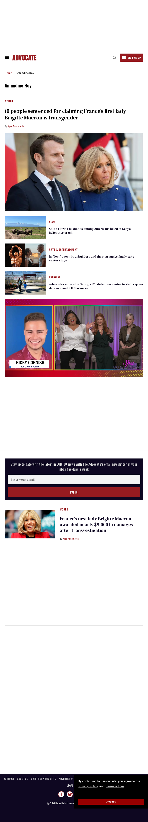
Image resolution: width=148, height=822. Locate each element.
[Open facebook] (61, 794)
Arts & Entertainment (63, 249)
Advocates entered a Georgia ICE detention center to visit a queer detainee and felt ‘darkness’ (96, 286)
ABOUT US (22, 779)
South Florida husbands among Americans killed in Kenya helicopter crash (90, 231)
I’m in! (74, 492)
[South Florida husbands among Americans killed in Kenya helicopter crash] (25, 227)
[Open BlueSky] (70, 794)
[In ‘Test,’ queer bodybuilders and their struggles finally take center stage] (25, 255)
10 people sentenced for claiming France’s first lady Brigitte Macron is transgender (65, 114)
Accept (111, 801)
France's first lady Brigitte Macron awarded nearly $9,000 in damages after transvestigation (96, 524)
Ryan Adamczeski (16, 126)
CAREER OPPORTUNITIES (43, 779)
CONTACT (9, 779)
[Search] (114, 57)
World (9, 101)
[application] (74, 338)
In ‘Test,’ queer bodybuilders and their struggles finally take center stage (91, 258)
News (52, 222)
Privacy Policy (88, 786)
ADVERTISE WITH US (69, 779)
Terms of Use (115, 786)
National (54, 277)
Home (8, 73)
